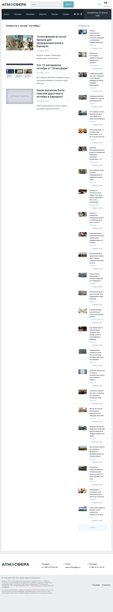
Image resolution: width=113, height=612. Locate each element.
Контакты (106, 585)
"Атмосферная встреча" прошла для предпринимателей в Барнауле (52, 41)
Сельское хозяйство (96, 319)
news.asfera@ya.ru (72, 567)
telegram (74, 14)
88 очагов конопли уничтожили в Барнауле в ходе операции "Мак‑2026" (96, 412)
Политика (17, 14)
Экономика (30, 14)
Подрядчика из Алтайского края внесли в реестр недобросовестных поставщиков (96, 354)
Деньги (6, 14)
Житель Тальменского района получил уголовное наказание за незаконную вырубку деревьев (96, 36)
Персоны (54, 14)
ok (81, 14)
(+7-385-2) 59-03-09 (49, 567)
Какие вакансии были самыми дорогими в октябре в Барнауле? (50, 93)
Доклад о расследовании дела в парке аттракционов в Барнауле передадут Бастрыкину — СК (97, 153)
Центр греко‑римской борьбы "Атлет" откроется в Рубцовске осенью (97, 511)
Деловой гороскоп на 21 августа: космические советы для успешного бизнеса (97, 375)
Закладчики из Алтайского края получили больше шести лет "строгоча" (96, 493)
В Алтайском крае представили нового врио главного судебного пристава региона (96, 258)
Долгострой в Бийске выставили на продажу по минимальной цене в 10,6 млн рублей (97, 451)
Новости (83, 25)
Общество (43, 14)
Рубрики (66, 14)
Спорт (91, 517)
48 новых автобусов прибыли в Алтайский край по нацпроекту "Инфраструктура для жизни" (97, 431)
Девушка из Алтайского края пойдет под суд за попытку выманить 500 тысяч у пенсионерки (96, 196)
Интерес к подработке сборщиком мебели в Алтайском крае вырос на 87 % (96, 217)
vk (78, 14)
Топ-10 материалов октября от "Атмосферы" (52, 67)
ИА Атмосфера (14, 4)
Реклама (96, 585)
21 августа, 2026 (97, 48)
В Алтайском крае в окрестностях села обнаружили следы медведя (96, 295)
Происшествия (94, 65)
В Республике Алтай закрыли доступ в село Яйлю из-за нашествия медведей (97, 115)
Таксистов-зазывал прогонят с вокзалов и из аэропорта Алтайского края (96, 394)
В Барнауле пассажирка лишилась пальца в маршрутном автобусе (96, 58)
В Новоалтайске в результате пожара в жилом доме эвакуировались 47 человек (96, 238)
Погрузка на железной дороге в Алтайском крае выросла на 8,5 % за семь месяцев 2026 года (96, 473)
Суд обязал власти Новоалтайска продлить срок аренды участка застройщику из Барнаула (96, 333)
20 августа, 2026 (97, 403)
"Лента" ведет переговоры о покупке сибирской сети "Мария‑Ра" (96, 277)
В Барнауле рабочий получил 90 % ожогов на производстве (96, 98)
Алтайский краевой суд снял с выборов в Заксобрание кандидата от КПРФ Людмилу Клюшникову (96, 79)
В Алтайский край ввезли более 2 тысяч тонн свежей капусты (96, 313)
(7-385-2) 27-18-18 (96, 567)
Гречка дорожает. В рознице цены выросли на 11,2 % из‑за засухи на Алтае (96, 133)
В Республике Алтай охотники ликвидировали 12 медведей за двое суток (96, 174)
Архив (92, 527)
